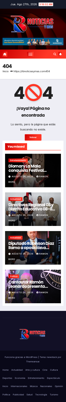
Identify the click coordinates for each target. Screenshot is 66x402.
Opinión (59, 386)
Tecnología (41, 394)
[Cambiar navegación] (30, 54)
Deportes (7, 378)
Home (6, 369)
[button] (54, 54)
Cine (44, 369)
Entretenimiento (18, 160)
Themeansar (32, 361)
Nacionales (46, 386)
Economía (20, 378)
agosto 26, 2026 (23, 176)
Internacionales (19, 386)
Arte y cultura (32, 369)
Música (34, 386)
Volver (33, 137)
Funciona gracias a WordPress (21, 357)
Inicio (6, 71)
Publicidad (18, 394)
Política (13, 276)
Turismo (54, 394)
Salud (29, 394)
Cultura (54, 369)
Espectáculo (53, 378)
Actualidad (15, 199)
